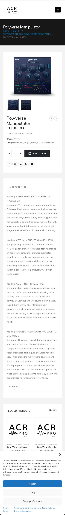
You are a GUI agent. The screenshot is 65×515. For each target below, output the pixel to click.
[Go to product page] (18, 429)
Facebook (9, 164)
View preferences (32, 501)
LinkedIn (20, 164)
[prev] (51, 118)
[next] (56, 118)
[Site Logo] (12, 10)
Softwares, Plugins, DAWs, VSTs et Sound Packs (34, 143)
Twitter (14, 164)
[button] (60, 454)
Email (32, 164)
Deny (32, 492)
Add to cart (39, 153)
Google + (26, 164)
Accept (32, 483)
